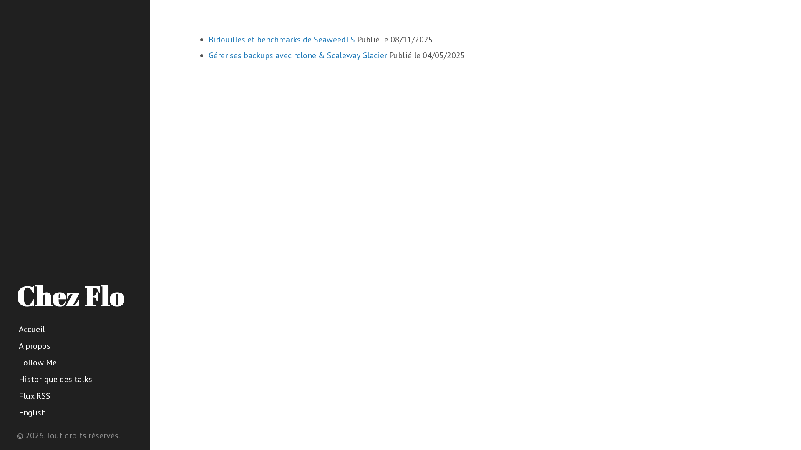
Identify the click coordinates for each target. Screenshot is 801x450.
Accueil (32, 329)
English (32, 412)
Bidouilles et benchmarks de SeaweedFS (282, 39)
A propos (34, 345)
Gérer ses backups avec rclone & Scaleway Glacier (298, 55)
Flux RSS (34, 395)
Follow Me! (39, 362)
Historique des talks (55, 379)
